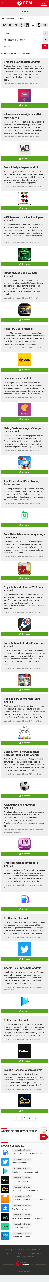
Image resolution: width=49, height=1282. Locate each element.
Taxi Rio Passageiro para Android (23, 1070)
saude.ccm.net (24, 1271)
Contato (9, 1253)
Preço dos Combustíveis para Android (27, 1153)
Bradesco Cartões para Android (22, 61)
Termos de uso (18, 1250)
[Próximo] (35, 1118)
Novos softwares (12, 1145)
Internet (23, 19)
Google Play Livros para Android (22, 968)
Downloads (11, 19)
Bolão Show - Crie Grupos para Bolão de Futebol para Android (22, 753)
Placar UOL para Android (18, 328)
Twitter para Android (16, 918)
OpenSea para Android (21, 1209)
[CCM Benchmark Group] (25, 1264)
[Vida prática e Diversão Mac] (10, 25)
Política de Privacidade (34, 1250)
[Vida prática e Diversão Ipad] (27, 25)
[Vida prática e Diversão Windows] (4, 25)
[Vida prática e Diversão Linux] (16, 25)
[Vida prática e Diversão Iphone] (22, 25)
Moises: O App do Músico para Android (27, 1218)
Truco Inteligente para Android (21, 167)
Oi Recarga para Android (18, 378)
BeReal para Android (16, 1020)
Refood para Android (20, 1227)
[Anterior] (14, 1118)
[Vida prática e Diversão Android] (33, 25)
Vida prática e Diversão (22, 1150)
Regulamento (19, 1253)
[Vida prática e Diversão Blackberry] (45, 25)
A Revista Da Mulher (34, 1253)
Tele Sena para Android (21, 1237)
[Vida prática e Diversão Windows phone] (39, 25)
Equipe (7, 1250)
